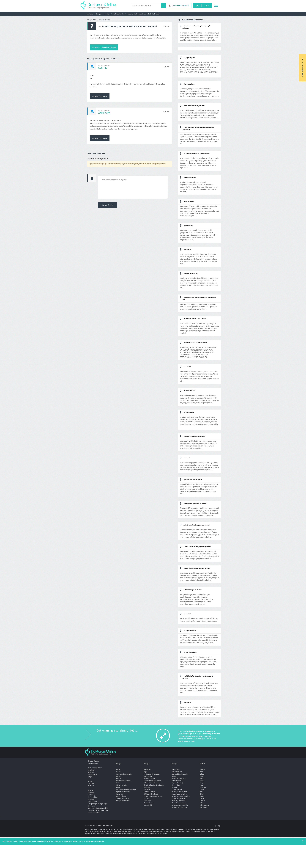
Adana (202, 781)
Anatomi (118, 776)
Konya (201, 783)
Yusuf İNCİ (103, 68)
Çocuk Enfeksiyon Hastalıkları (181, 796)
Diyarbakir (203, 787)
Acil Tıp (118, 770)
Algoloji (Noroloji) (177, 783)
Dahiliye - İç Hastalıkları (123, 800)
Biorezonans (119, 794)
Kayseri (202, 798)
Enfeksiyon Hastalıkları (151, 794)
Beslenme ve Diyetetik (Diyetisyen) (126, 789)
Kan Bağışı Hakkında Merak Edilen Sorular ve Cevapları (98, 811)
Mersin (202, 785)
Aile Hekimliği (148, 805)
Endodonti (147, 789)
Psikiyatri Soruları (104, 20)
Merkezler (91, 792)
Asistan (118, 783)
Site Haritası (91, 806)
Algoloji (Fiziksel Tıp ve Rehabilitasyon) (179, 780)
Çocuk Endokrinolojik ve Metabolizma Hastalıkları (179, 793)
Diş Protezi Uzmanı (149, 778)
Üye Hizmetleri (92, 774)
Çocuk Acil (175, 787)
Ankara (202, 774)
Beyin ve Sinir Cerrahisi (123, 792)
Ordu (201, 792)
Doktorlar (91, 786)
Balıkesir (202, 803)
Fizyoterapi (147, 800)
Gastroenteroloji (149, 803)
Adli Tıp (118, 772)
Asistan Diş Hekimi (121, 785)
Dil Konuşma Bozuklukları (152, 774)
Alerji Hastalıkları (177, 772)
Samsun (202, 800)
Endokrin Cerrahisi (149, 792)
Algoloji (174, 776)
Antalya (202, 778)
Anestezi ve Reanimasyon (123, 781)
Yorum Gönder (107, 205)
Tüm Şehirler (203, 807)
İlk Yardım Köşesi (93, 797)
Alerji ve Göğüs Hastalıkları (180, 774)
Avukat (118, 787)
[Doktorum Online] (98, 4)
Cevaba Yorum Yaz (99, 96)
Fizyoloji (146, 798)
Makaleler (91, 783)
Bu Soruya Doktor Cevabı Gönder (104, 47)
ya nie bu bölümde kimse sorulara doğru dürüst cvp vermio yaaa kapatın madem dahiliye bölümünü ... (199, 618)
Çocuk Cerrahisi (177, 789)
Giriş (197, 5)
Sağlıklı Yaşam (92, 801)
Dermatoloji (147, 770)
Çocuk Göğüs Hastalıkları (180, 807)
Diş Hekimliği (148, 776)
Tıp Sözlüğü (91, 795)
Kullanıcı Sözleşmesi (94, 761)
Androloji (118, 778)
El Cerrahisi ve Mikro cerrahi (152, 781)
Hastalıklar (91, 770)
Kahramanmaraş (204, 805)
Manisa (202, 796)
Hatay (201, 794)
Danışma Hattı (91, 20)
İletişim (90, 777)
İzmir (201, 772)
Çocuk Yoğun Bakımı (122, 798)
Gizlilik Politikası (93, 763)
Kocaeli (202, 789)
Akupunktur (175, 770)
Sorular (90, 781)
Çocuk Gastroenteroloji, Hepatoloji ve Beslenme (179, 800)
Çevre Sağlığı (176, 785)
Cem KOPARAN (104, 113)
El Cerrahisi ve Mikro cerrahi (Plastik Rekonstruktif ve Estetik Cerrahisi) (154, 785)
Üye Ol (207, 5)
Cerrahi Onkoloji (121, 796)
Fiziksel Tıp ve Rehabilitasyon (153, 796)
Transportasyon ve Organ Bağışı (97, 804)
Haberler (90, 790)
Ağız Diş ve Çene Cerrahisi (124, 774)
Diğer (145, 772)
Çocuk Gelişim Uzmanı (179, 803)
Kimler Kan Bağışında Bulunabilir (98, 808)
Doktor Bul (91, 772)
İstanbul (202, 770)
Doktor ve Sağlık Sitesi (95, 768)
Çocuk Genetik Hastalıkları (180, 805)
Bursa (201, 776)
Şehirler (202, 763)
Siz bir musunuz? (181, 5)
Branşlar (118, 763)
